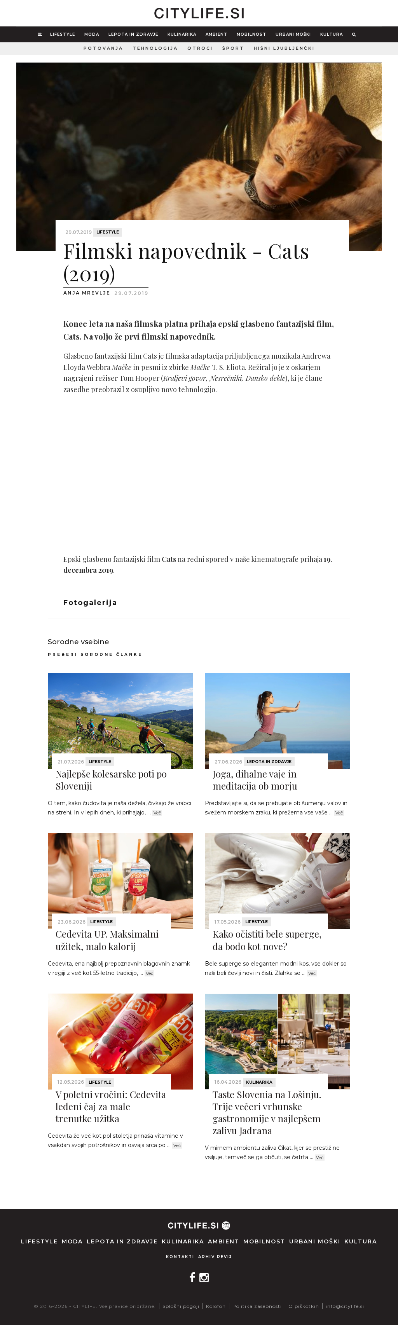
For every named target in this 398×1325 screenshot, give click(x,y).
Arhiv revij (215, 1256)
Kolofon (216, 1306)
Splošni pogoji (180, 1306)
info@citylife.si (345, 1306)
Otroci (200, 48)
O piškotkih (303, 1306)
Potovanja (103, 48)
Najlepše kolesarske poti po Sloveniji (111, 779)
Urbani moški (293, 34)
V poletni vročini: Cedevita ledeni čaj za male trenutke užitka (111, 1106)
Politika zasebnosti (257, 1306)
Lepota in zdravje (133, 34)
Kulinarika (182, 34)
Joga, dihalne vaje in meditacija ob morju (255, 779)
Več (157, 813)
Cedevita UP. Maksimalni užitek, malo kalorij (107, 940)
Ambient (216, 34)
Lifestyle (62, 34)
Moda (91, 34)
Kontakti (180, 1256)
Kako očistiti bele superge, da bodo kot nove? (267, 940)
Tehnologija (155, 48)
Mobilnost (251, 34)
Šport (233, 48)
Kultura (331, 34)
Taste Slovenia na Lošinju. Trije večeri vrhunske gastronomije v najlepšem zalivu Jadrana (267, 1112)
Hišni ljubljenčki (284, 48)
